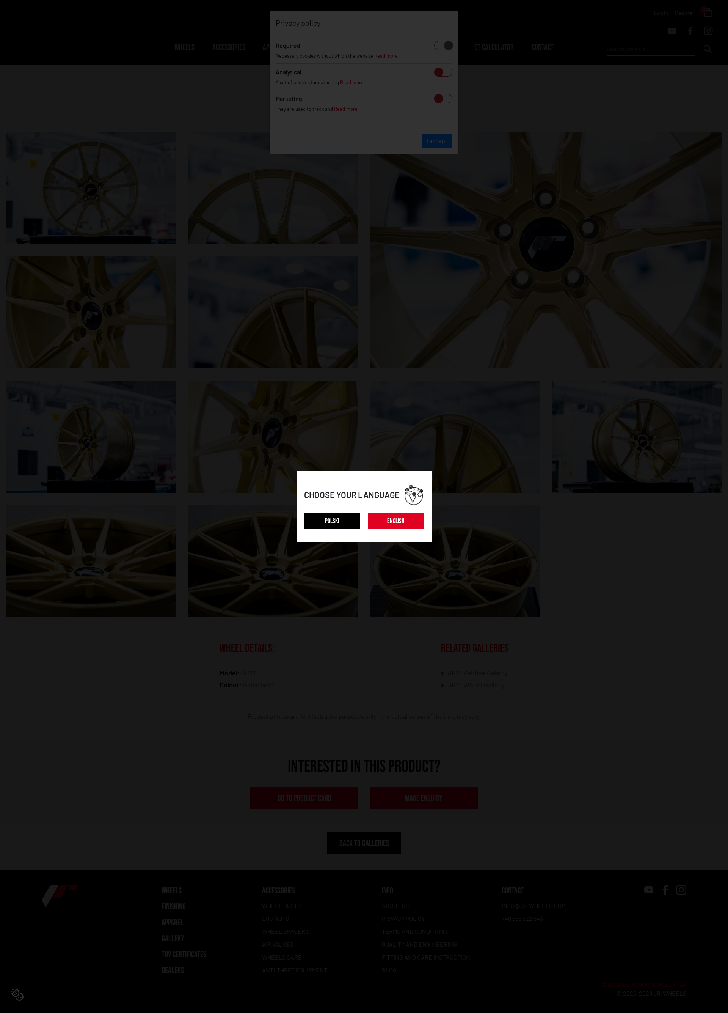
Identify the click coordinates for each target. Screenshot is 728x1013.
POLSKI (332, 521)
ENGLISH (396, 521)
